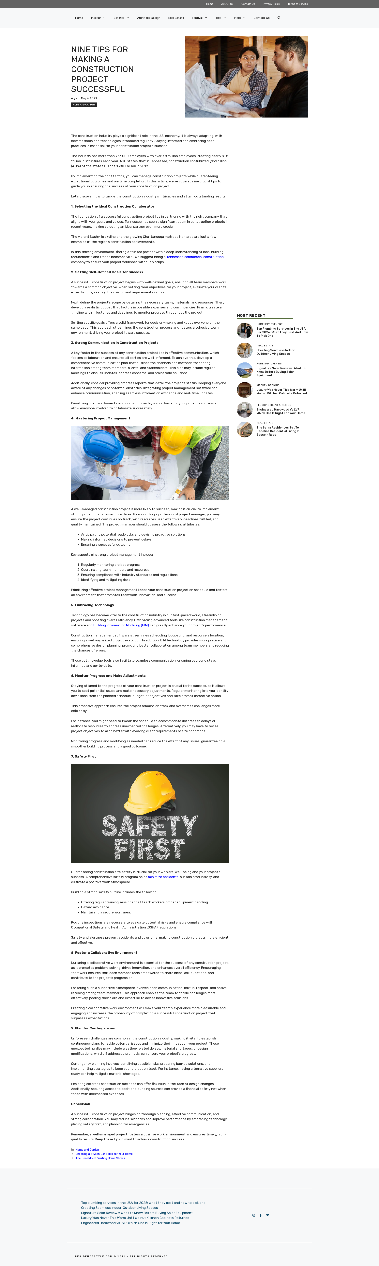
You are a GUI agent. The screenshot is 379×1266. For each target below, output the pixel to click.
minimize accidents (163, 877)
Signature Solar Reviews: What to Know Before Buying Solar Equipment (281, 371)
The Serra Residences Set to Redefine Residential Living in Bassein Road (278, 431)
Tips (218, 18)
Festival (197, 18)
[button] (279, 18)
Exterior (119, 18)
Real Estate (176, 18)
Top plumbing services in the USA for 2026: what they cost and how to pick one (282, 332)
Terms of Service (298, 3)
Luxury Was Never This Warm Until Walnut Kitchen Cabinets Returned (282, 391)
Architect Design (148, 18)
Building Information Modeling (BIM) (121, 625)
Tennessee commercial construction (195, 257)
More (237, 18)
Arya (74, 98)
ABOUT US (227, 3)
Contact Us (248, 3)
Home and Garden (84, 104)
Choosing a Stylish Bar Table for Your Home (104, 1154)
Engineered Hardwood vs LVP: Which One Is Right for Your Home (281, 411)
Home (209, 3)
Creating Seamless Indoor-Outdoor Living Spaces (276, 352)
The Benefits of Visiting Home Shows (100, 1158)
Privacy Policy (271, 3)
